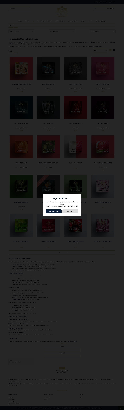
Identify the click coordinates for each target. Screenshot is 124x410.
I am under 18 (70, 211)
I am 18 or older (53, 211)
